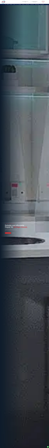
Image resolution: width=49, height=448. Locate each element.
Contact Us (14, 4)
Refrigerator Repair (27, 4)
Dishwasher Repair (32, 4)
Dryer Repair (23, 4)
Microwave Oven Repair (37, 4)
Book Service (11, 4)
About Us (8, 4)
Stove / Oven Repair (42, 4)
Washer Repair (19, 4)
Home (5, 4)
